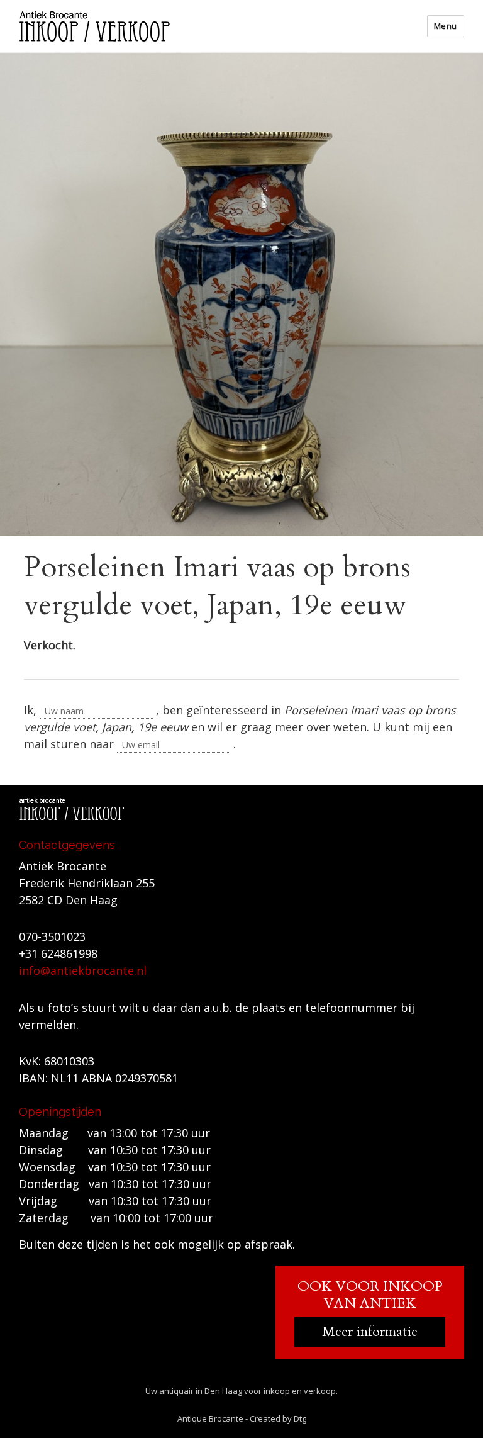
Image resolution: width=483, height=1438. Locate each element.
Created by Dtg (278, 1418)
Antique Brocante (210, 1418)
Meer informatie (370, 1331)
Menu (445, 25)
